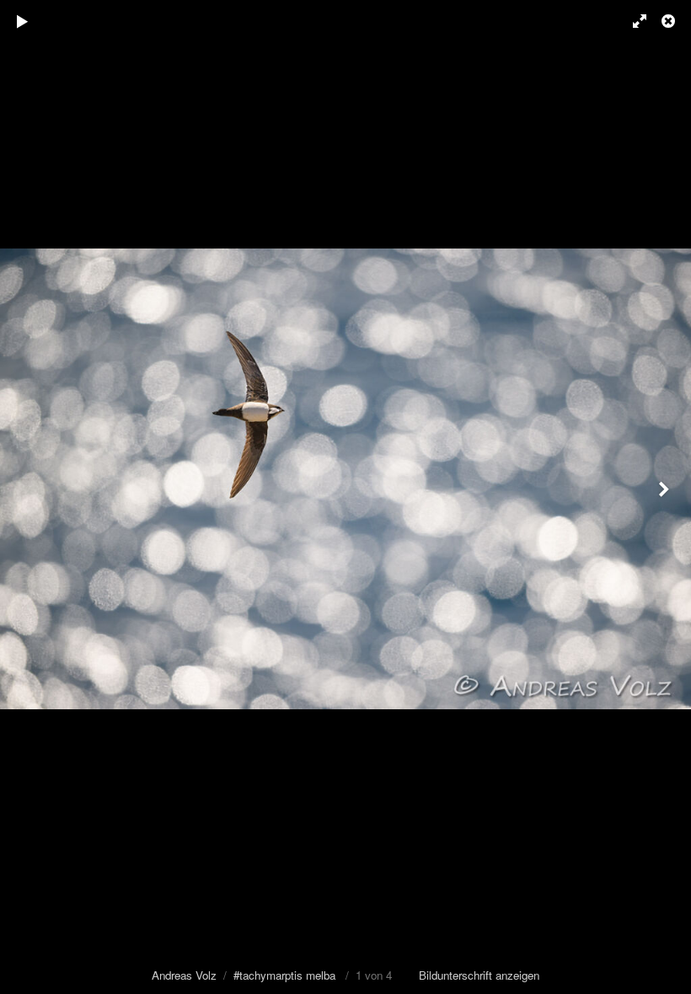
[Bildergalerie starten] (23, 21)
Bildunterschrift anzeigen (479, 975)
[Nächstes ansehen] (665, 497)
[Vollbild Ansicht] (632, 21)
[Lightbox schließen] (670, 21)
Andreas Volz (184, 975)
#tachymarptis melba (284, 975)
